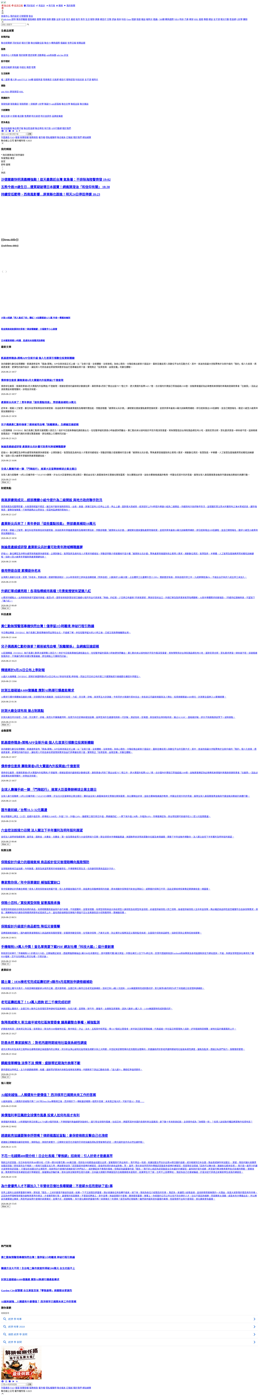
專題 (206, 19)
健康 (97, 19)
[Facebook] (2, 131)
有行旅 (52, 5)
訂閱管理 (23, 16)
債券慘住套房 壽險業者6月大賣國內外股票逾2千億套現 (32, 380)
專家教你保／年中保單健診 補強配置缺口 (30, 882)
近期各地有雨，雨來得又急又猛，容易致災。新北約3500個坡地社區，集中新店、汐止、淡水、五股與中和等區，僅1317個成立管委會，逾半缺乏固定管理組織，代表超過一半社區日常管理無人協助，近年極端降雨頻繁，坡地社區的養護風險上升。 (118, 1029)
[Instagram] (6, 131)
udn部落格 (56, 104)
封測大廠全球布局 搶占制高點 (22, 710)
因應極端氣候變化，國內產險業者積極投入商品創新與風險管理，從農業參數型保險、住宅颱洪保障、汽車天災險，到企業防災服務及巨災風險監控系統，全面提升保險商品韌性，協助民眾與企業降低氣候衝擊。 (101, 933)
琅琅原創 (23, 104)
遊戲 (201, 19)
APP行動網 (56, 128)
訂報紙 (69, 137)
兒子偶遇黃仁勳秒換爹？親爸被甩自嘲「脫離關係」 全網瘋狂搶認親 (40, 424)
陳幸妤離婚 (21, 19)
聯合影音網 (29, 128)
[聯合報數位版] (2, 8)
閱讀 (134, 19)
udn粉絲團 (51, 55)
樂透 (28, 67)
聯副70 (47, 104)
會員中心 (5, 16)
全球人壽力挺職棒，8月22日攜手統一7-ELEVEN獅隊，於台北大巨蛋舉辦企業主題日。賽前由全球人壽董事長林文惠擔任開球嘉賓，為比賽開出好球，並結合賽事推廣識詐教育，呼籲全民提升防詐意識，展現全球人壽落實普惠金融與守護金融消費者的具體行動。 (125, 796)
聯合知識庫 (6, 128)
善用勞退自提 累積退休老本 (21, 570)
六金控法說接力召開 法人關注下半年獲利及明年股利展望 (42, 830)
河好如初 (30, 5)
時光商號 (35, 116)
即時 (13, 19)
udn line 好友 (62, 55)
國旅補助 (32, 19)
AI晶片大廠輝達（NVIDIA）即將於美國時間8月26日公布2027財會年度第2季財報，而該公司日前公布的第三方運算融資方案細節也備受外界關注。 (71, 676)
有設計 (42, 5)
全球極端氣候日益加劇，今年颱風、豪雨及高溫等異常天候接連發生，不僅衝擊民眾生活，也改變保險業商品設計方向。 (58, 868)
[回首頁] (5, 2)
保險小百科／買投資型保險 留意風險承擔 (30, 903)
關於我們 (66, 128)
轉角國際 (169, 19)
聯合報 (7, 5)
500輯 (162, 19)
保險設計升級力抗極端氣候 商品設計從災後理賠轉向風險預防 (45, 862)
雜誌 (143, 19)
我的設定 (14, 16)
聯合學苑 (39, 128)
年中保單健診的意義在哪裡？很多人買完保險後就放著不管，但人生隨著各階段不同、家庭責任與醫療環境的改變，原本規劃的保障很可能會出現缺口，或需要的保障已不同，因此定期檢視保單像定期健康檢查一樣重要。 (105, 889)
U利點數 (14, 55)
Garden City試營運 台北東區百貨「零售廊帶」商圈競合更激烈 (36, 1290)
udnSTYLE (22, 79)
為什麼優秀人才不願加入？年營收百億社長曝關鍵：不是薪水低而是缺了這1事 (57, 1186)
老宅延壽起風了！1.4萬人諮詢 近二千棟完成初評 (36, 1002)
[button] (129, 10)
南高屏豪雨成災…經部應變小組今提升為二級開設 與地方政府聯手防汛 (51, 500)
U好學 (240, 19)
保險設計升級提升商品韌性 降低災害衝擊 (30, 926)
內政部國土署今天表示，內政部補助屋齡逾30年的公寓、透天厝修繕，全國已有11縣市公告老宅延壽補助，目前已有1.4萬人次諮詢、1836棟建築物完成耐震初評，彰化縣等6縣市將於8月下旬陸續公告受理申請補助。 (103, 988)
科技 (124, 19)
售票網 (27, 116)
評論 (114, 19)
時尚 (181, 19)
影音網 (233, 19)
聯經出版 (75, 104)
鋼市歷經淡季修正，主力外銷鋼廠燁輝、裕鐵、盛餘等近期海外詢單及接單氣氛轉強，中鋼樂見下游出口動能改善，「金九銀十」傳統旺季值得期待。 (71, 1069)
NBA (176, 19)
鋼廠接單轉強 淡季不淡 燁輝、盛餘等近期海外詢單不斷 (40, 1063)
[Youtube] (9, 131)
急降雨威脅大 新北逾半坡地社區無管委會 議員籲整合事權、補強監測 (50, 1022)
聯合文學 (66, 104)
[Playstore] (13, 131)
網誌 (211, 19)
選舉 (44, 19)
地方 (68, 19)
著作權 (42, 137)
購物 (245, 19)
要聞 (39, 19)
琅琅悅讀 (5, 104)
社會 (63, 19)
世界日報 (71, 43)
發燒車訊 (47, 79)
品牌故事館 (57, 116)
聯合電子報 (17, 128)
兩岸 (119, 19)
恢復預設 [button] (5, 158)
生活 (87, 19)
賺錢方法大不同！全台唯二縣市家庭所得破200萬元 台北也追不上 (38, 1268)
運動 (53, 19)
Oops (128, 19)
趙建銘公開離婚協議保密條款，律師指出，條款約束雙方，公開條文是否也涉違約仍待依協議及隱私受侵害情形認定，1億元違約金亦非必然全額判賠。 (73, 1142)
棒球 (191, 19)
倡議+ (156, 19)
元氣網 (55, 79)
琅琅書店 (14, 104)
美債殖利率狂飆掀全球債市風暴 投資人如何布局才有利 (40, 1115)
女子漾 (216, 19)
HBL (196, 19)
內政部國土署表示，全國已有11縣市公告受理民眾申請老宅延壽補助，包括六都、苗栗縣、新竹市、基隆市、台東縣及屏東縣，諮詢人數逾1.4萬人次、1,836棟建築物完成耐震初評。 (87, 1009)
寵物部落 (70, 79)
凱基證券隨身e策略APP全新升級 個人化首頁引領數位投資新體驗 (38, 358)
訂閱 (29, 134)
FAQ (12, 137)
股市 (78, 19)
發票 (33, 67)
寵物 (92, 19)
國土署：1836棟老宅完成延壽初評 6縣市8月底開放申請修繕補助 (47, 982)
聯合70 (47, 43)
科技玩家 (79, 79)
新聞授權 (24, 137)
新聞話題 (81, 43)
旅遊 (138, 19)
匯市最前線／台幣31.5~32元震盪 (24, 810)
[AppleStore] (16, 131)
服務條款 (33, 137)
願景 (61, 5)
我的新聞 (71, 5)
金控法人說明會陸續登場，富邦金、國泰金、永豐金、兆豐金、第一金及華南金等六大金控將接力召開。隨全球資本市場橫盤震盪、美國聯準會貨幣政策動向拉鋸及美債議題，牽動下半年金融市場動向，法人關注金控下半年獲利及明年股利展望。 (117, 837)
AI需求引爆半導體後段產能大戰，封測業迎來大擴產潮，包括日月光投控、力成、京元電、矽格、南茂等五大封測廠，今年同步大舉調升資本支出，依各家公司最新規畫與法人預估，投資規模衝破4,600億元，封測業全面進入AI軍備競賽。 (113, 697)
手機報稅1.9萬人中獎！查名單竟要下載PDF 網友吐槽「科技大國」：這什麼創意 (57, 947)
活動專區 (41, 55)
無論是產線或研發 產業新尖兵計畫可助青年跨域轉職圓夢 (33, 446)
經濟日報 (18, 5)
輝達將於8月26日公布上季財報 (23, 670)
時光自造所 (46, 116)
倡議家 (63, 43)
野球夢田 (14, 92)
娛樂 (49, 19)
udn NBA (5, 92)
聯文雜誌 (84, 104)
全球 (58, 19)
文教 (109, 19)
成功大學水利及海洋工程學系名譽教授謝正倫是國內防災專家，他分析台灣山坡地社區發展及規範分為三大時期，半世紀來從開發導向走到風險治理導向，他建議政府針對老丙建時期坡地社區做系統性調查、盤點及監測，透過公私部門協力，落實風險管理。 (123, 1049)
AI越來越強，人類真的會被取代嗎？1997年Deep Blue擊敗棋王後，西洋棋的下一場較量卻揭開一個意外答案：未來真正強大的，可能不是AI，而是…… (72, 1101)
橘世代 (103, 19)
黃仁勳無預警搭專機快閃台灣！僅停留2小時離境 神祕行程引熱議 (47, 626)
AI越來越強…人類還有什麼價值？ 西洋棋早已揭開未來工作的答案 (48, 1095)
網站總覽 (86, 137)
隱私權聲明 (51, 137)
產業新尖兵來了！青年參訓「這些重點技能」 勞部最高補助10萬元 (38, 402)
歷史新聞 (32, 55)
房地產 (15, 67)
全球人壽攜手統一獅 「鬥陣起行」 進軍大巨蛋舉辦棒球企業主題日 (39, 468)
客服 (17, 137)
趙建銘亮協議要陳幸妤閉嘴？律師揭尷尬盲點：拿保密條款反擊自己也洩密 (54, 1135)
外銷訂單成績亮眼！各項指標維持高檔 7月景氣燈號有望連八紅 (46, 591)
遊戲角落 (38, 79)
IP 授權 (13, 116)
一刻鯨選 (33, 104)
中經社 (22, 67)
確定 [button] (12, 158)
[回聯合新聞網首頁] (2, 2)
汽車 (186, 19)
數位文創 (5, 116)
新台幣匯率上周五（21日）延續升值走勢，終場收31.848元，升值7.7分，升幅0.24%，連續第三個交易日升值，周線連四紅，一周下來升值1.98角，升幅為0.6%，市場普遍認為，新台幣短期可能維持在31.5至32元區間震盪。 (106, 816)
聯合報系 (61, 137)
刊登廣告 (5, 137)
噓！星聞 (5, 79)
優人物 (13, 79)
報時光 (149, 19)
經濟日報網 (6, 67)
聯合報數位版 (37, 43)
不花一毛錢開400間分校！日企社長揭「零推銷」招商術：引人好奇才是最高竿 (57, 1156)
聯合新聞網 (6, 43)
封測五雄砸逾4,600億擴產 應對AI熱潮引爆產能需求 (37, 690)
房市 (83, 19)
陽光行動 (224, 19)
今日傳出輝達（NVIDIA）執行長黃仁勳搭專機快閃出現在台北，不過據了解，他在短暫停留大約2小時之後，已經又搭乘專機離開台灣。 (66, 632)
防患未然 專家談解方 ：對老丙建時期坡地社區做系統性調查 (44, 1042)
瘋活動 (20, 116)
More (4, 482)
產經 (73, 19)
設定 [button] (3, 161)
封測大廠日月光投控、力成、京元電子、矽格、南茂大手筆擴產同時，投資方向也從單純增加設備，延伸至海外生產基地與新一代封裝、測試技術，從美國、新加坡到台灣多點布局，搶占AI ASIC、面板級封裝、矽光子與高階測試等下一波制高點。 (118, 717)
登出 (31, 16)
